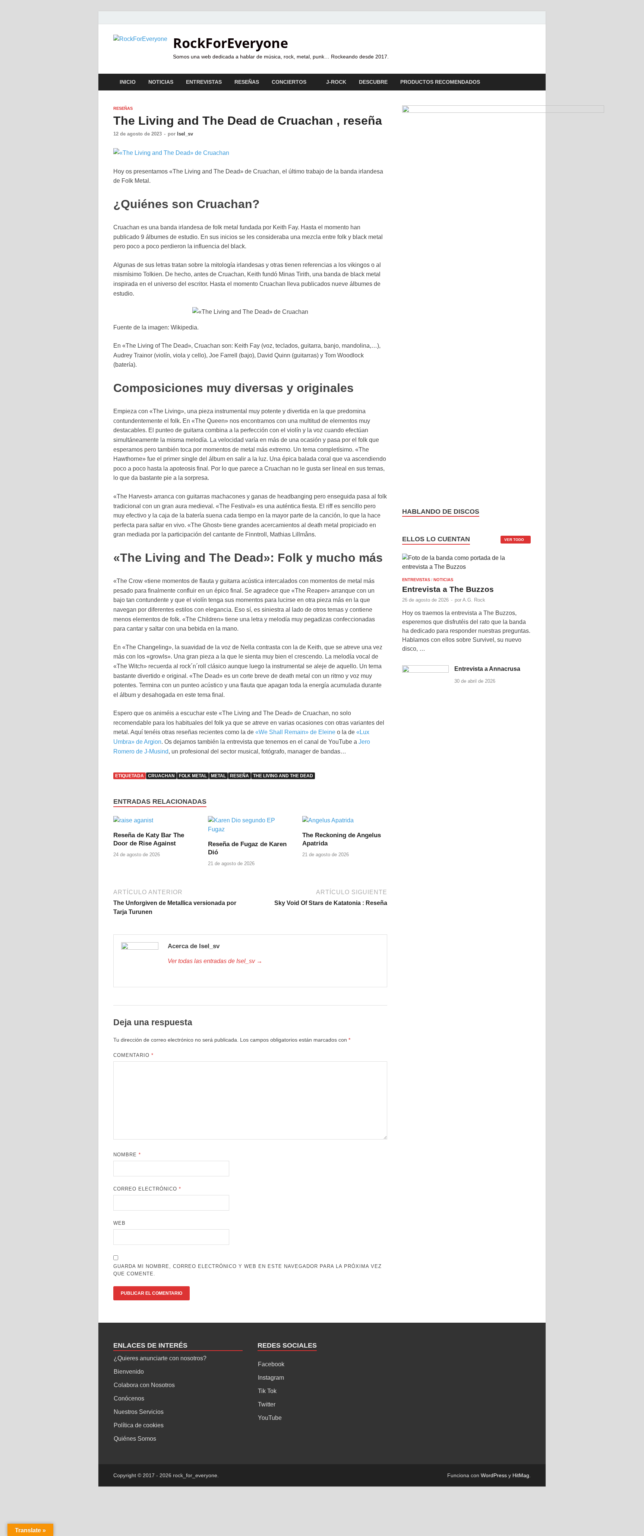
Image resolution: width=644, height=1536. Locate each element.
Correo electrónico (147, 1189)
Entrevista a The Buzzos (448, 589)
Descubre (373, 82)
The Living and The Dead (283, 775)
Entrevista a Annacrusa (487, 669)
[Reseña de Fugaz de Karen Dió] (250, 828)
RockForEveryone (230, 43)
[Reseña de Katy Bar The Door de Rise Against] (133, 823)
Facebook (271, 1364)
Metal (218, 775)
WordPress (494, 1475)
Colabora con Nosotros (144, 1385)
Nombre (127, 1154)
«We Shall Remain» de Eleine (295, 732)
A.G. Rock (474, 600)
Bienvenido (129, 1371)
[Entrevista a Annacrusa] (425, 669)
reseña (239, 775)
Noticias (160, 82)
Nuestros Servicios (139, 1412)
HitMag (520, 1475)
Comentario (133, 1055)
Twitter (266, 1404)
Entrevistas (204, 82)
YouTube (270, 1418)
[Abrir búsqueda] (527, 82)
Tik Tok (267, 1391)
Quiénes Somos (135, 1438)
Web (119, 1223)
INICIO (128, 82)
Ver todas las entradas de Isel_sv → (215, 961)
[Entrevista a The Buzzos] (466, 565)
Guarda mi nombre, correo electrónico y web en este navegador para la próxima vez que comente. (247, 1270)
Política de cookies (139, 1425)
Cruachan (161, 775)
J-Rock (336, 82)
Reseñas (246, 82)
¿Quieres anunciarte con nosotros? (160, 1358)
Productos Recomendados (440, 82)
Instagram (271, 1377)
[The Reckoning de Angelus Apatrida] (328, 823)
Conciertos (289, 82)
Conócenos (129, 1398)
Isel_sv (185, 134)
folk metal (193, 775)
